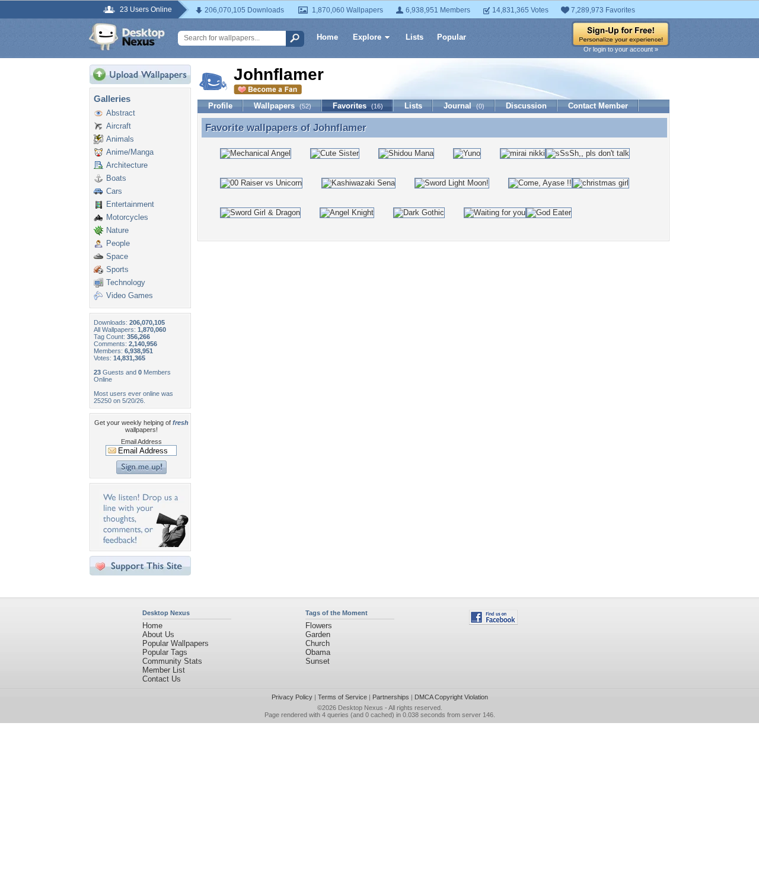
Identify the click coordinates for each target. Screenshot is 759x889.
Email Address (141, 441)
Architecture (127, 165)
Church (317, 643)
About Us (158, 634)
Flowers (318, 625)
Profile (220, 105)
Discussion (526, 105)
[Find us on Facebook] (493, 622)
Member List (163, 670)
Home (327, 37)
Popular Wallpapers (175, 643)
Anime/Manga (130, 152)
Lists (414, 37)
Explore (367, 37)
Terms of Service (342, 697)
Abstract (120, 112)
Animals (120, 139)
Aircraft (118, 125)
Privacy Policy (292, 697)
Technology (125, 282)
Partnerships (390, 697)
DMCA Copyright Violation (451, 697)
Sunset (317, 661)
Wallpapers (282, 105)
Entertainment (130, 204)
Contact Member (598, 105)
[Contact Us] (144, 544)
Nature (117, 230)
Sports (117, 269)
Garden (317, 634)
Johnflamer (339, 127)
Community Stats (172, 661)
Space (117, 256)
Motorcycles (127, 217)
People (118, 243)
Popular (451, 37)
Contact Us (161, 678)
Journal (464, 105)
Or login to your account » (620, 49)
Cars (114, 191)
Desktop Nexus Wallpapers (127, 36)
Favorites (358, 105)
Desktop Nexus (360, 707)
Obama (317, 652)
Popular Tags (164, 652)
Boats (116, 178)
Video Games (129, 295)
